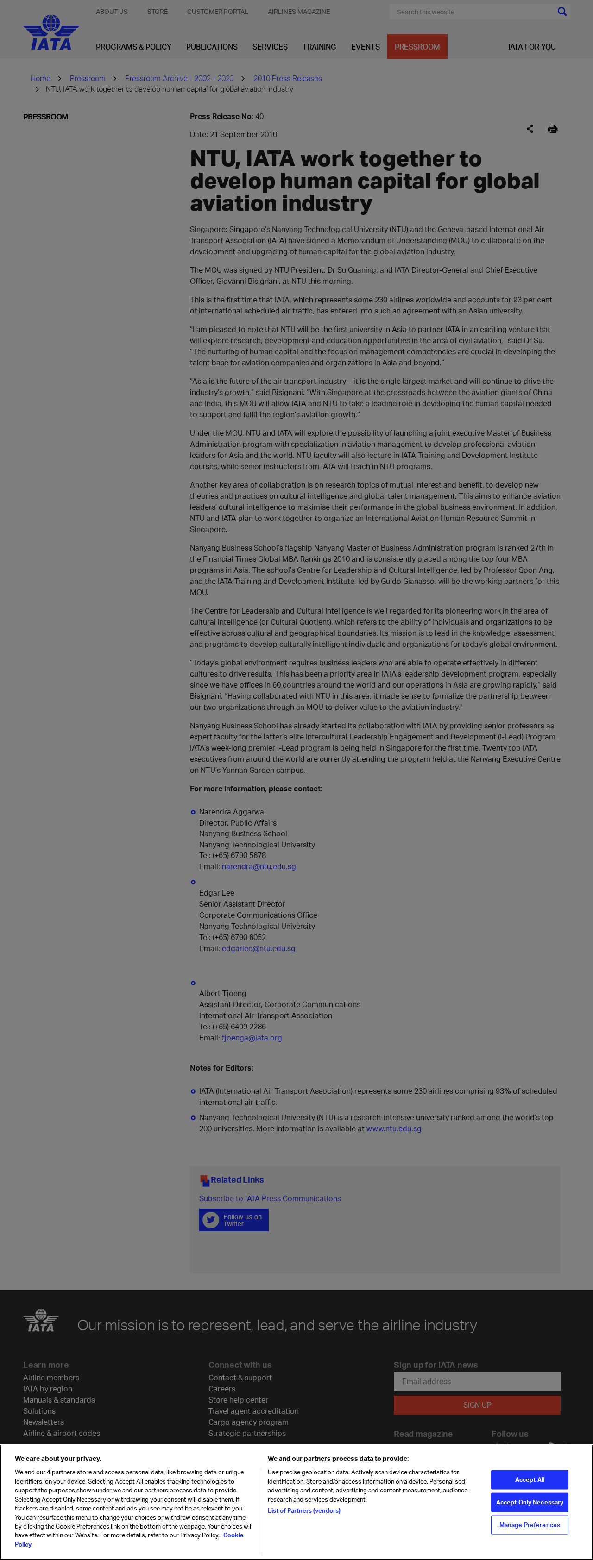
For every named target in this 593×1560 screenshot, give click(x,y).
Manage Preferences (529, 1524)
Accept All (529, 1479)
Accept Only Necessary (530, 1501)
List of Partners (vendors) (304, 1510)
